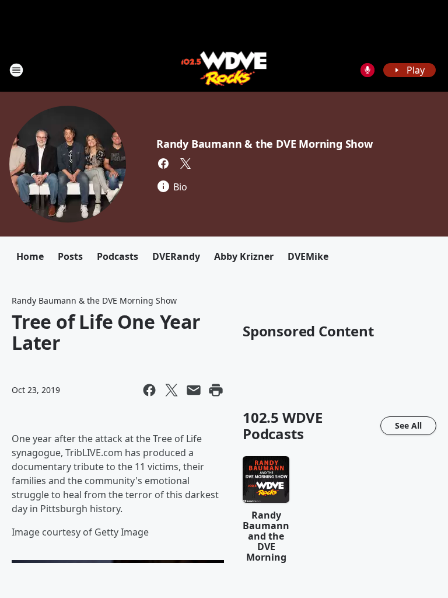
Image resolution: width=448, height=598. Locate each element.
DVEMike (308, 256)
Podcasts (117, 256)
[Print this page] (216, 390)
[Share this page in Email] (194, 390)
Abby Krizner (244, 256)
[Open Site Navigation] (16, 70)
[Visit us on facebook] (163, 164)
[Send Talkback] (367, 70)
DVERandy (176, 256)
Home (30, 256)
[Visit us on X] (185, 164)
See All (408, 425)
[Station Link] (224, 70)
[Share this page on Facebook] (149, 390)
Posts (70, 256)
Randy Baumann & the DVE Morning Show (264, 144)
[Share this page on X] (171, 390)
